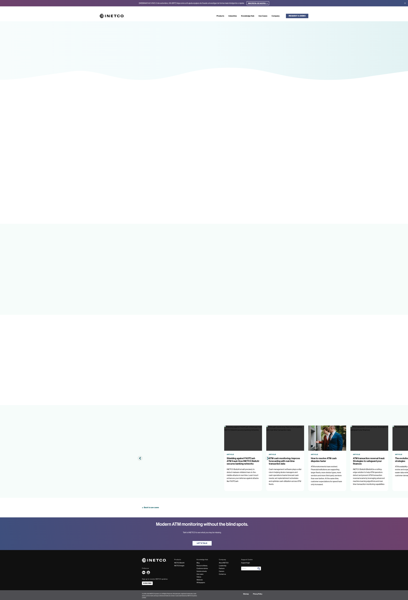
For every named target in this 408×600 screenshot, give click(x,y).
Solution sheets (202, 571)
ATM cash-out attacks (268, 199)
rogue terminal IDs (180, 199)
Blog (198, 563)
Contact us (222, 574)
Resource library (202, 566)
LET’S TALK (202, 543)
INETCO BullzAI (179, 563)
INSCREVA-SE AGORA (258, 3)
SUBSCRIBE (147, 583)
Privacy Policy (257, 594)
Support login (245, 563)
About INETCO (223, 563)
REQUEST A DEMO (297, 16)
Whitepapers (201, 582)
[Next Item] (268, 458)
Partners (222, 568)
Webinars (200, 580)
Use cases (200, 574)
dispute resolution (159, 172)
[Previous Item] (140, 458)
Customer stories (202, 568)
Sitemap (246, 594)
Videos (199, 577)
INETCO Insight (179, 566)
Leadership (222, 566)
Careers (221, 571)
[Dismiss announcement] (405, 3)
